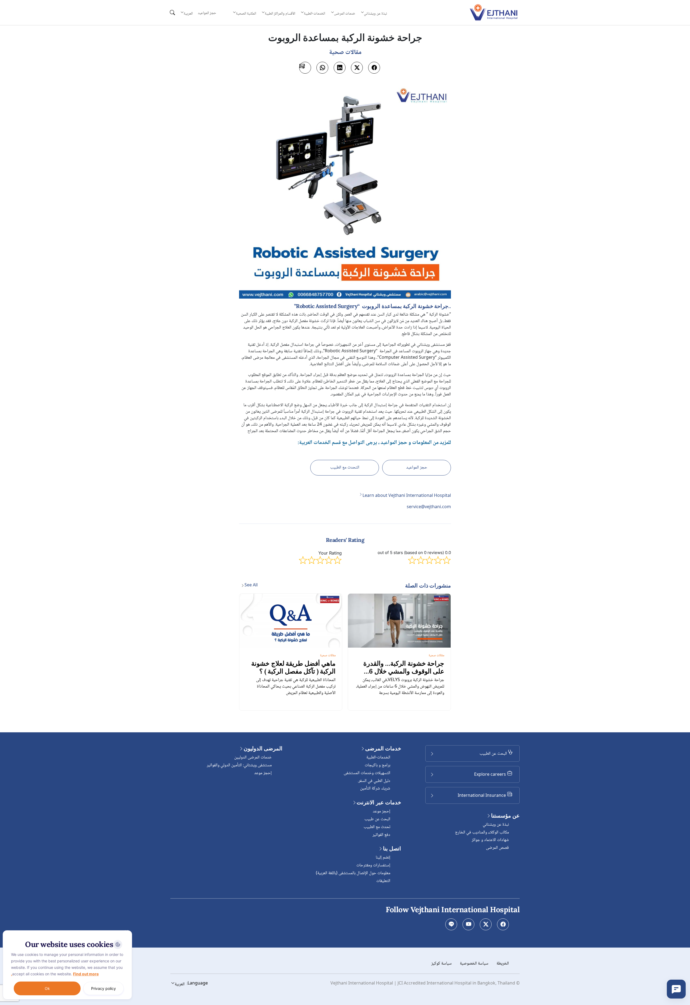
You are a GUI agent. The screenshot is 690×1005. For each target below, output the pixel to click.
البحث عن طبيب (377, 819)
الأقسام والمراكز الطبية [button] (280, 13)
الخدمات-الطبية (378, 757)
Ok (47, 988)
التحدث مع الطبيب (344, 467)
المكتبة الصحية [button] (246, 13)
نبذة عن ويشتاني (496, 824)
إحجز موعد (381, 811)
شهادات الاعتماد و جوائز (490, 840)
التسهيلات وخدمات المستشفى (367, 773)
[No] (126, 931)
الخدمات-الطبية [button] (314, 13)
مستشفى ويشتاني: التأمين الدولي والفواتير (239, 765)
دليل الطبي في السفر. (374, 781)
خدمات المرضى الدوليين (253, 757)
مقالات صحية (436, 655)
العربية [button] (188, 13)
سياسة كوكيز (441, 963)
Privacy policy (103, 988)
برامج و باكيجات (377, 765)
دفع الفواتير (381, 835)
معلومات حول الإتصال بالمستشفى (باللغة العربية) (353, 873)
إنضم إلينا (383, 857)
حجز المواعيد (207, 13)
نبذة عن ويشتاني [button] (375, 13)
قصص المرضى (497, 848)
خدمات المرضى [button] (344, 13)
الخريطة (502, 963)
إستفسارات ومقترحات (373, 865)
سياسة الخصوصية (474, 963)
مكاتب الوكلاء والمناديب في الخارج (482, 832)
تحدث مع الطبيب (377, 827)
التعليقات (383, 881)
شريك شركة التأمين (375, 788)
